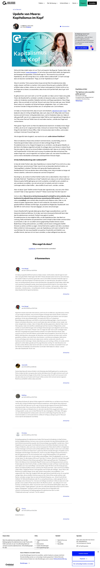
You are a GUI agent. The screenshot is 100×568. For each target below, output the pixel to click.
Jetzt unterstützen (82, 48)
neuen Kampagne (31, 72)
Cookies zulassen (83, 553)
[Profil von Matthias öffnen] (17, 396)
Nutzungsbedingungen (43, 547)
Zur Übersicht (17, 9)
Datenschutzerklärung (60, 559)
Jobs (38, 542)
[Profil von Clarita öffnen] (17, 509)
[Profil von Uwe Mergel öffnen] (17, 269)
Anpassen (82, 558)
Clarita (24, 508)
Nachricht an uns (62, 540)
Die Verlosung (51, 3)
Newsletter (60, 544)
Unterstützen (64, 3)
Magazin (83, 3)
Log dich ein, (32, 248)
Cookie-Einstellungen (43, 545)
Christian (24, 433)
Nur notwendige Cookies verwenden (83, 564)
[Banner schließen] (98, 551)
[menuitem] (41, 3)
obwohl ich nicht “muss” (59, 111)
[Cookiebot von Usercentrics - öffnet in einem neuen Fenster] (10, 565)
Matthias (24, 395)
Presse (59, 542)
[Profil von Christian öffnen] (17, 433)
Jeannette (24, 365)
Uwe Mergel (25, 268)
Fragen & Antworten (42, 540)
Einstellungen (23, 563)
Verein (74, 3)
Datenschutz (40, 544)
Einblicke (28, 27)
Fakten (41, 3)
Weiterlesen (79, 101)
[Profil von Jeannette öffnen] (17, 365)
